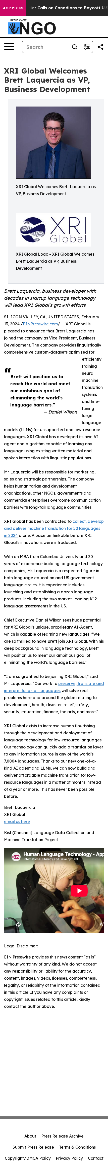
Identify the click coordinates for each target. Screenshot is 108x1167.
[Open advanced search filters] (87, 47)
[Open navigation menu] (9, 47)
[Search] (75, 47)
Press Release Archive (62, 1136)
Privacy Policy (69, 1158)
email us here (17, 821)
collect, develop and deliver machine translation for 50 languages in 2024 (54, 528)
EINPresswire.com (40, 323)
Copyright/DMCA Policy (28, 1158)
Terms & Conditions (77, 1147)
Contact (95, 1158)
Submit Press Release (33, 1147)
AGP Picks (13, 8)
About (30, 1136)
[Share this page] (100, 47)
